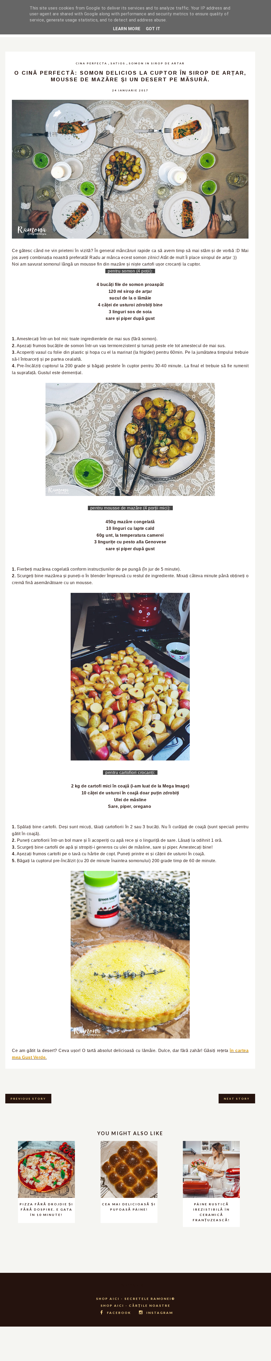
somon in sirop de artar (157, 63)
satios (118, 63)
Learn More (127, 28)
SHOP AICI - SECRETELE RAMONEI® (135, 1299)
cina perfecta (91, 63)
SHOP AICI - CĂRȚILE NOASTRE (135, 1306)
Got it (153, 28)
